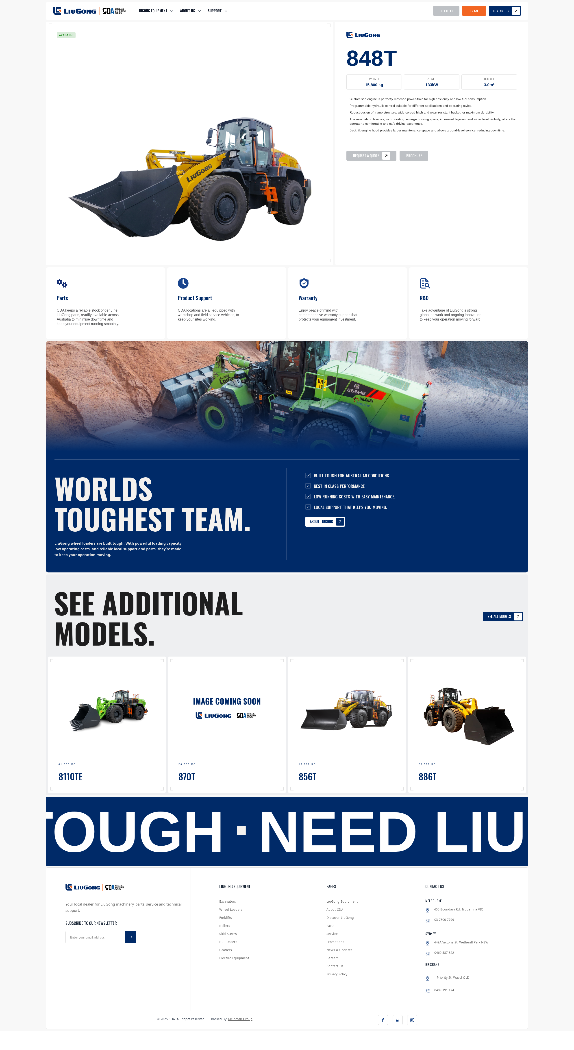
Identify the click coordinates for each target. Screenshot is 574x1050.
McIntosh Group (240, 1019)
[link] (383, 1020)
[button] (155, 10)
